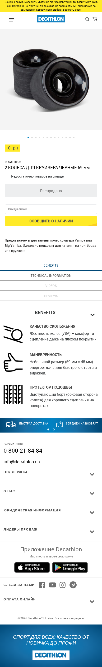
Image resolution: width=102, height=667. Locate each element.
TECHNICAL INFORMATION (51, 275)
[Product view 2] (32, 137)
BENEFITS (51, 265)
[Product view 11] (66, 137)
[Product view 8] (55, 137)
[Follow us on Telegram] (73, 584)
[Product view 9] (58, 137)
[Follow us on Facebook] (42, 584)
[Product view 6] (47, 137)
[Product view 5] (43, 137)
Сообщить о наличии (51, 221)
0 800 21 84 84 (23, 450)
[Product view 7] (51, 137)
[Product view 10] (62, 137)
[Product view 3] (36, 137)
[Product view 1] (28, 137)
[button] (48, 429)
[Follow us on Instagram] (63, 584)
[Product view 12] (70, 137)
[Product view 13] (73, 137)
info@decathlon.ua (22, 461)
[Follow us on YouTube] (52, 584)
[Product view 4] (39, 137)
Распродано (51, 190)
